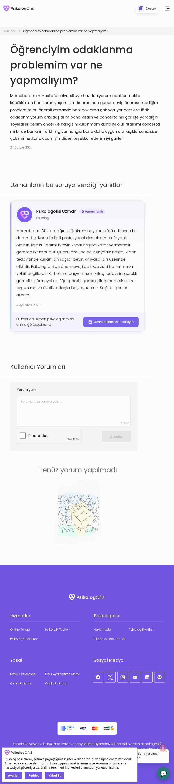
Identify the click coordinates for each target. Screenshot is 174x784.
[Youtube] (135, 677)
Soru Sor (9, 31)
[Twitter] (110, 677)
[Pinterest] (159, 677)
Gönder (116, 436)
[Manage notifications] (163, 748)
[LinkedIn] (147, 677)
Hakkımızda (102, 629)
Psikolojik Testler (57, 629)
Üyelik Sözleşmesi (23, 674)
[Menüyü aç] (167, 8)
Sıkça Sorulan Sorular (109, 639)
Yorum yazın (27, 389)
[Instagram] (122, 677)
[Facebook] (98, 677)
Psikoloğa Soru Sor (24, 639)
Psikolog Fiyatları (141, 629)
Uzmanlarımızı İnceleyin (114, 321)
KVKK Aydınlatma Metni (62, 674)
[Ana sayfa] (18, 8)
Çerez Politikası (21, 683)
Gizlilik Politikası (56, 683)
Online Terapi (20, 629)
